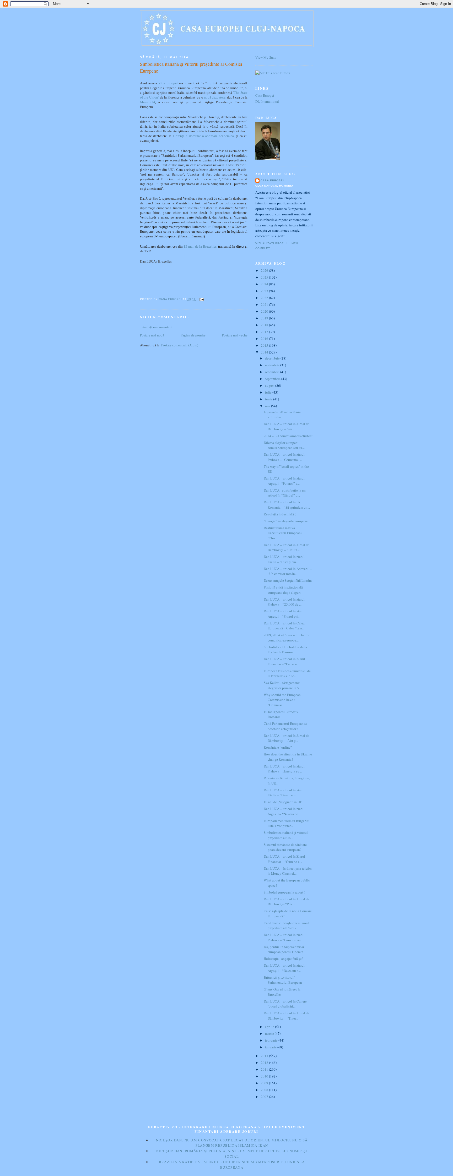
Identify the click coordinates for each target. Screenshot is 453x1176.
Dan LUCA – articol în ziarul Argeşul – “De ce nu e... (284, 968)
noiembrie (272, 365)
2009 (265, 1083)
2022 (265, 297)
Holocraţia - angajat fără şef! (284, 958)
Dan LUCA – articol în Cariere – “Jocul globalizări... (286, 1004)
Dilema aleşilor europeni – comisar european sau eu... (284, 445)
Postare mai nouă (152, 335)
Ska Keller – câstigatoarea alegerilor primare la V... (282, 685)
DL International (267, 101)
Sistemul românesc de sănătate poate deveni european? (285, 847)
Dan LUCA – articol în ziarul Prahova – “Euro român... (284, 937)
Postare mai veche (234, 335)
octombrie (272, 371)
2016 (265, 338)
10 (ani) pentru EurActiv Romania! (281, 714)
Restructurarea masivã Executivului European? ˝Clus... (283, 532)
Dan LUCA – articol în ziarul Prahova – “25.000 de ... (284, 602)
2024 (265, 284)
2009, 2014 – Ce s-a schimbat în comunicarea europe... (286, 638)
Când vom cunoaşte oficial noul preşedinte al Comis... (286, 925)
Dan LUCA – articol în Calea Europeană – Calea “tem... (284, 626)
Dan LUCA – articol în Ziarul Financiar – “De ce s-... (284, 661)
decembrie (273, 358)
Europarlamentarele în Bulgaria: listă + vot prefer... (286, 823)
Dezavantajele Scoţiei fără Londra (288, 580)
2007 (265, 1096)
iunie (269, 399)
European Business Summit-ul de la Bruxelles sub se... (287, 673)
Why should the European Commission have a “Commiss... (282, 699)
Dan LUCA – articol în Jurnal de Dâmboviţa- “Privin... (286, 902)
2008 (265, 1089)
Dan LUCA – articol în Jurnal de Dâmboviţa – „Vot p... (286, 738)
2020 (265, 311)
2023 (265, 290)
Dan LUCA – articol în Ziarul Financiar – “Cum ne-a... (284, 859)
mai (268, 406)
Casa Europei (264, 95)
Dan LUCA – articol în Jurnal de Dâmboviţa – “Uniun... (286, 547)
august (270, 385)
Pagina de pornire (193, 335)
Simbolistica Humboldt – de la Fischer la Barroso (285, 650)
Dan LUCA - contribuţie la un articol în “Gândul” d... (285, 493)
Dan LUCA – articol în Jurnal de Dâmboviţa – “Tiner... (286, 1016)
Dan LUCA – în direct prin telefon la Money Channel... (288, 871)
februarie (271, 1040)
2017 (265, 331)
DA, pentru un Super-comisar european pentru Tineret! (284, 949)
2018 (265, 325)
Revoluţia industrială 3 (280, 514)
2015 (265, 345)
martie (270, 1033)
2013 (265, 1055)
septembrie (273, 378)
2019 (265, 318)
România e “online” (278, 747)
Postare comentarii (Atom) (179, 345)
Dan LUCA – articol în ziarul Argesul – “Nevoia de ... (284, 811)
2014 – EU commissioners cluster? (288, 435)
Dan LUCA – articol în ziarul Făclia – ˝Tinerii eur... (284, 793)
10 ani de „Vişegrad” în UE (283, 801)
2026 (265, 270)
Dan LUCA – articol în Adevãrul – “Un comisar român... (288, 571)
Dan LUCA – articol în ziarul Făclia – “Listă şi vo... (284, 559)
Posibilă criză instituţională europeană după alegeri (283, 590)
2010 (265, 1076)
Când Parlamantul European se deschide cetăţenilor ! (285, 726)
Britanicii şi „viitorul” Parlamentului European (283, 980)
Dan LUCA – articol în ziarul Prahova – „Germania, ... (284, 457)
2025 (265, 277)
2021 (265, 304)
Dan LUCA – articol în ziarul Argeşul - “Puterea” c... (284, 481)
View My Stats (265, 57)
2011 (265, 1069)
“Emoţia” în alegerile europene (286, 521)
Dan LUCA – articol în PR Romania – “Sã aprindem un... (287, 505)
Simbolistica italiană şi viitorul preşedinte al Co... (286, 835)
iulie (268, 392)
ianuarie (271, 1047)
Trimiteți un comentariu (157, 327)
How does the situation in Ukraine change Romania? (288, 757)
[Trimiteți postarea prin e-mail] (201, 299)
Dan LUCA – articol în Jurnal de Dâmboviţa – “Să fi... (286, 426)
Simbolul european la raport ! (284, 892)
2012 (265, 1062)
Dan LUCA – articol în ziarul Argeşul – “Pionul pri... (284, 614)
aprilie (270, 1026)
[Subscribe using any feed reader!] (272, 72)
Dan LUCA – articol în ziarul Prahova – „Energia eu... (284, 769)
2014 (265, 352)
